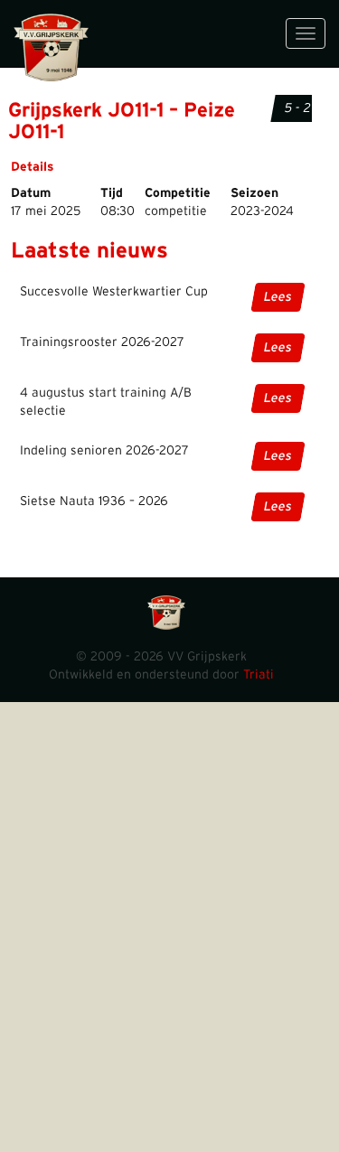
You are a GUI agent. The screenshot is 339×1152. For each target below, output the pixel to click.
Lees (278, 297)
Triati (258, 675)
